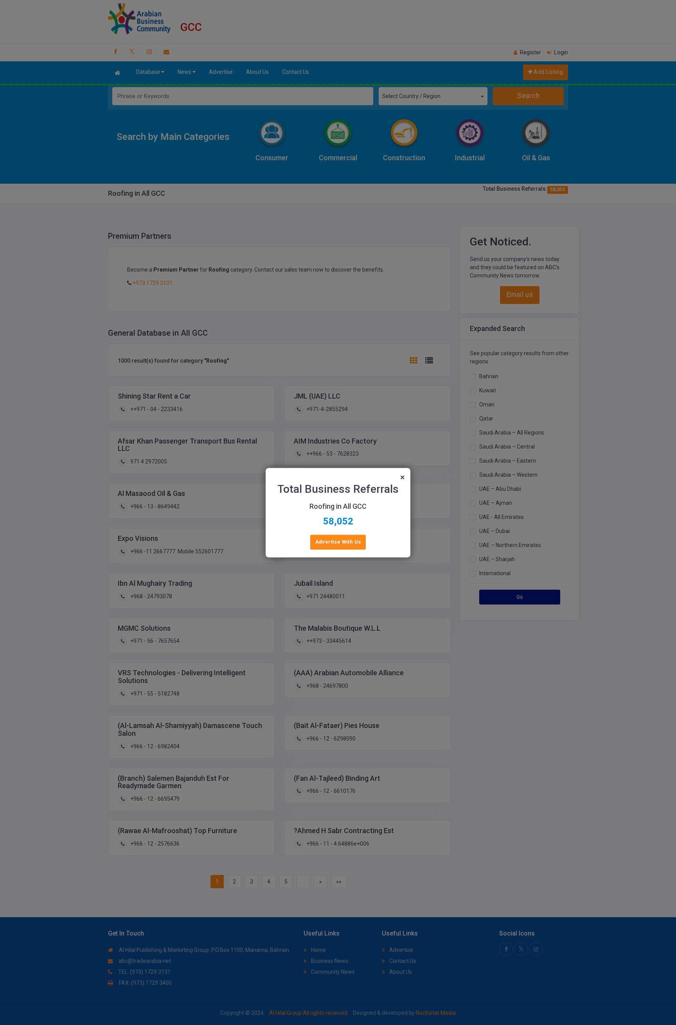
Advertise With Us (338, 542)
